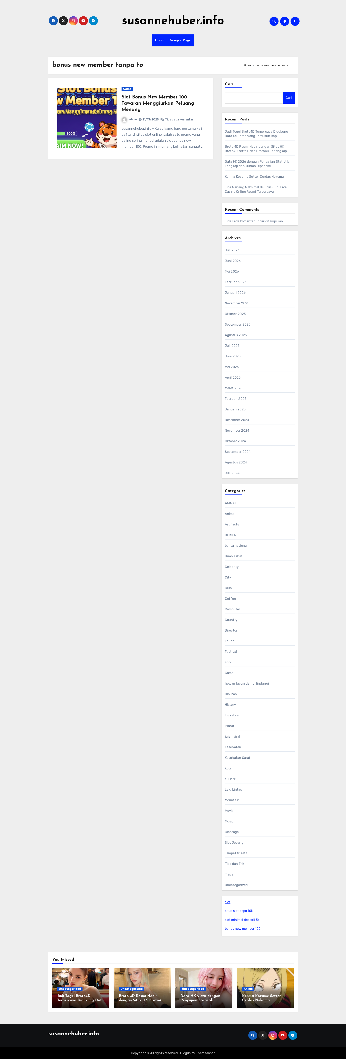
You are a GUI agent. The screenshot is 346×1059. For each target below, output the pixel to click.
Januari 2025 (235, 409)
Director (231, 630)
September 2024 (238, 452)
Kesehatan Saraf (238, 758)
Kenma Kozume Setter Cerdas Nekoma (254, 177)
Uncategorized (236, 885)
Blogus (185, 1053)
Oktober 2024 (235, 441)
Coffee (230, 599)
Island (229, 726)
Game (127, 89)
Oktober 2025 (235, 314)
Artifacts (232, 524)
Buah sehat (234, 556)
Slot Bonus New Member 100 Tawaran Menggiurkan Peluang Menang (158, 103)
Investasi (232, 715)
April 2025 (233, 377)
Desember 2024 (237, 420)
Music (229, 821)
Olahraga (232, 832)
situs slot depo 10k (239, 911)
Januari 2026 (235, 293)
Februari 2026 (236, 282)
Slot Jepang (234, 842)
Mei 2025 (232, 367)
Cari (229, 84)
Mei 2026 (232, 271)
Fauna (229, 641)
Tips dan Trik (234, 864)
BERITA (230, 535)
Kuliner (230, 779)
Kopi (228, 768)
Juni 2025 (233, 356)
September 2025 (237, 324)
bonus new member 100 (243, 929)
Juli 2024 (232, 473)
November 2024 (237, 430)
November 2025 (237, 303)
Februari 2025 (235, 399)
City (228, 577)
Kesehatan (233, 747)
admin (132, 119)
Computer (232, 609)
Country (231, 620)
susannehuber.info (173, 21)
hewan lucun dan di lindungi (247, 683)
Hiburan (231, 694)
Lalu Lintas (233, 789)
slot (227, 902)
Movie (229, 811)
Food (228, 662)
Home (159, 40)
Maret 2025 (233, 388)
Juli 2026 (232, 250)
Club (228, 588)
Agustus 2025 (236, 335)
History (230, 705)
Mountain (232, 800)
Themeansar (205, 1053)
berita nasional (236, 546)
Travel (229, 874)
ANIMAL (231, 503)
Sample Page (180, 40)
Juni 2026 (233, 261)
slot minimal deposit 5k (242, 920)
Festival (231, 652)
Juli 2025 (232, 346)
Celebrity (232, 567)
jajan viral (232, 736)
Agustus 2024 (236, 462)
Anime (230, 514)
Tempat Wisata (236, 853)
